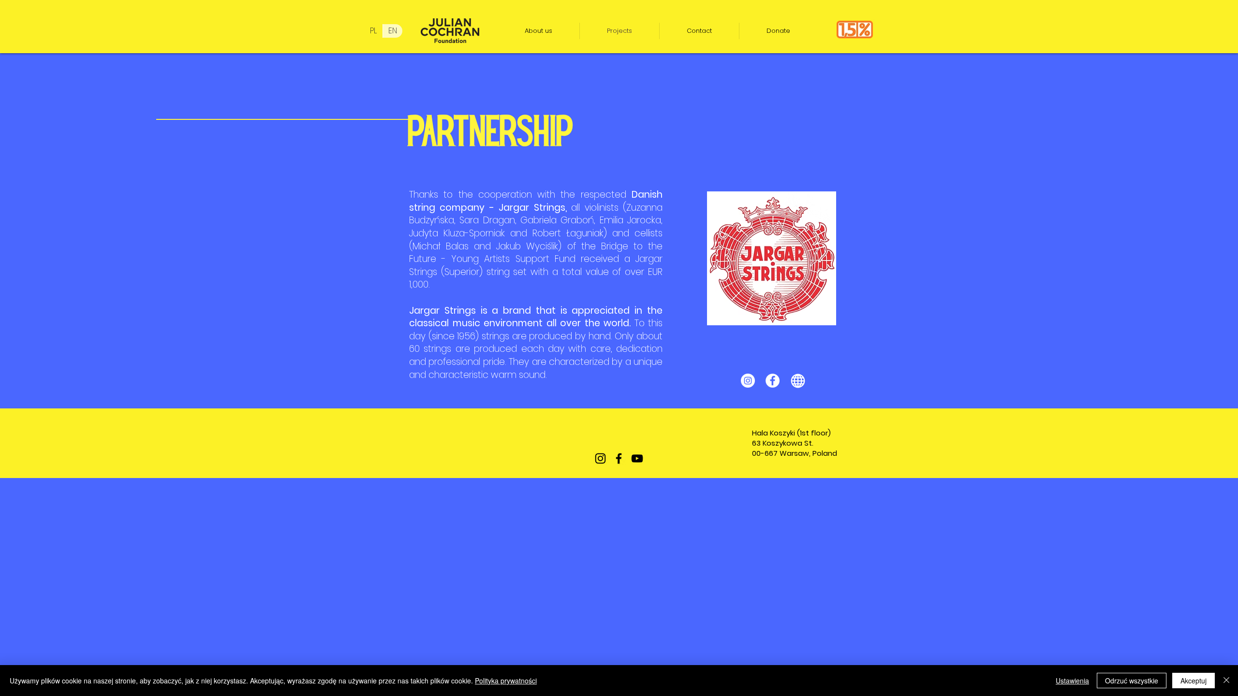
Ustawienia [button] (1072, 680)
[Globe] (798, 381)
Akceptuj (1193, 680)
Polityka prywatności (506, 680)
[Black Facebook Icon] (619, 458)
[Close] (1226, 680)
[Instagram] (748, 381)
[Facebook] (773, 381)
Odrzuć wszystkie (1131, 680)
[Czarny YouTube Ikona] (637, 458)
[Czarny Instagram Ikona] (600, 458)
